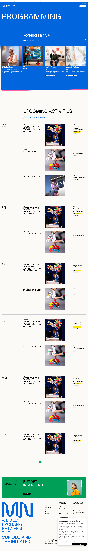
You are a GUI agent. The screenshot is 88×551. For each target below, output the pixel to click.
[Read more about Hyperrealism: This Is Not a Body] (12, 56)
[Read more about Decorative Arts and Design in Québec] (55, 56)
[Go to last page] (54, 462)
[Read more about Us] (33, 56)
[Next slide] (84, 40)
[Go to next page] (51, 462)
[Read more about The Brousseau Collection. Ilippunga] (76, 56)
